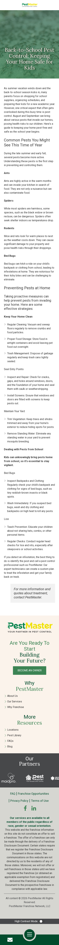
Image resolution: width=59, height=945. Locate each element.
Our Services (14, 701)
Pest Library (14, 735)
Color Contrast (42, 921)
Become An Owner (30, 670)
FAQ (12, 793)
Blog (9, 746)
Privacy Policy (19, 800)
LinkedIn (33, 808)
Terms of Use (40, 800)
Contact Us (10, 939)
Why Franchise (15, 707)
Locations (13, 729)
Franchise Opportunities (33, 793)
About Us (12, 695)
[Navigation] (29, 934)
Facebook (25, 808)
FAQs (10, 740)
